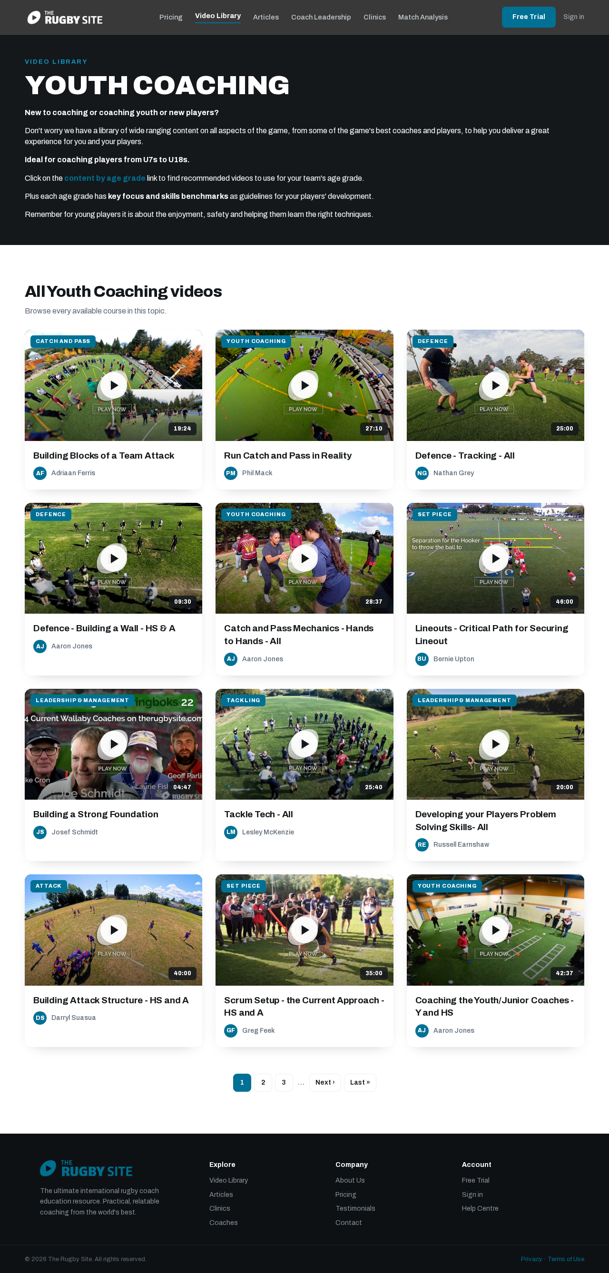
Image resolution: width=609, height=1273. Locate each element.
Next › (325, 1082)
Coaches (223, 1222)
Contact (348, 1222)
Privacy (531, 1259)
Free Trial (528, 16)
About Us (350, 1180)
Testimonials (355, 1208)
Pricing (171, 17)
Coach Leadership (321, 17)
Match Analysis (423, 17)
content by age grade (105, 178)
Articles (266, 17)
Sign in (573, 16)
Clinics (374, 17)
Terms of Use (566, 1259)
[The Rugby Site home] (65, 17)
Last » (360, 1082)
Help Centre (480, 1208)
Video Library (218, 16)
